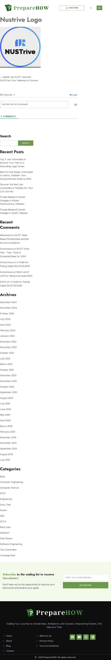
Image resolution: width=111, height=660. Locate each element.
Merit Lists (5, 527)
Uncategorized (7, 555)
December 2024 (8, 302)
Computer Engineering (11, 482)
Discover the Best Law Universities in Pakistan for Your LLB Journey (16, 188)
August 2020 (6, 398)
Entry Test (5, 504)
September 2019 (8, 448)
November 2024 (8, 307)
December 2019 (8, 437)
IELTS (3, 521)
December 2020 (8, 375)
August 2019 (6, 454)
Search (5, 136)
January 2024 (7, 336)
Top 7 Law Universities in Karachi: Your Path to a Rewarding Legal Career (13, 163)
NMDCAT (5, 532)
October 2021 (7, 369)
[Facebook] (72, 637)
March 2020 (6, 426)
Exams (3, 510)
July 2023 (5, 358)
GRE (2, 516)
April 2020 (5, 420)
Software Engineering (11, 544)
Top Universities (8, 549)
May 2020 (5, 414)
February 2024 (7, 330)
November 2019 (8, 443)
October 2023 (7, 353)
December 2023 (8, 341)
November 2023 (8, 347)
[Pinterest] (92, 637)
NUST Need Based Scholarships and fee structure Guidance (14, 239)
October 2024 (7, 313)
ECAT (3, 493)
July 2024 (5, 319)
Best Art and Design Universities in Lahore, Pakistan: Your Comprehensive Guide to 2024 (16, 175)
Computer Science (9, 487)
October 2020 (7, 386)
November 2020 (8, 381)
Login (74, 95)
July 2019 (5, 460)
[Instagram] (86, 637)
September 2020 (8, 392)
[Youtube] (79, 637)
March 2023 (6, 364)
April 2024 (5, 324)
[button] (91, 8)
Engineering (6, 499)
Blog (2, 476)
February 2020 (7, 431)
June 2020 (5, 409)
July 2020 (5, 403)
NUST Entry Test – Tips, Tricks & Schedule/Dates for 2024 (14, 252)
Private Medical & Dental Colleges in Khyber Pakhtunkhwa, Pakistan (12, 200)
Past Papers (6, 538)
